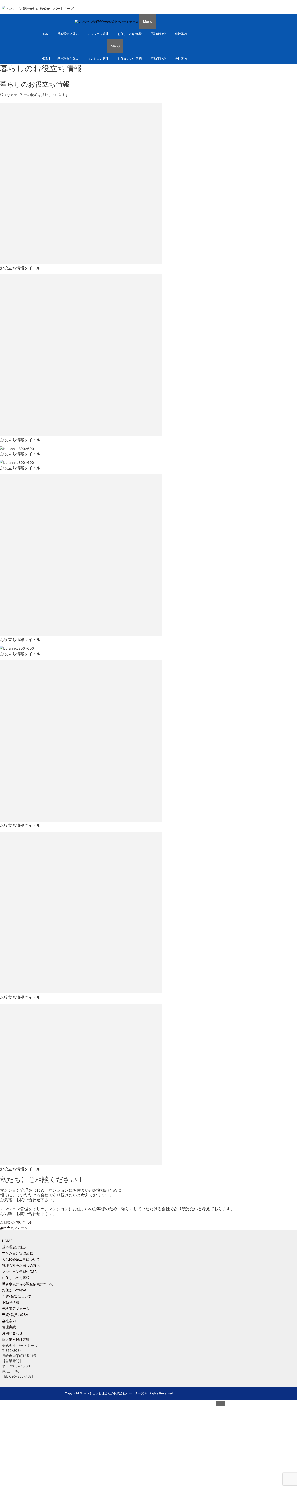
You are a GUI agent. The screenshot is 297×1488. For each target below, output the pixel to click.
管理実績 (9, 1327)
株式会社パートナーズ (193, 1441)
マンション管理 (98, 34)
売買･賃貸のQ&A (15, 1315)
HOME (46, 34)
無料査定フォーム (15, 1309)
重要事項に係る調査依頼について (28, 1284)
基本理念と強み (68, 34)
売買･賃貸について (16, 1296)
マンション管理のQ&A (19, 1272)
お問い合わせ (12, 1333)
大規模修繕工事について (21, 1259)
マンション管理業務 (17, 1253)
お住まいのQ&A (14, 1290)
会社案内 (181, 34)
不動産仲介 (158, 34)
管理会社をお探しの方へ (21, 1265)
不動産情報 (10, 1302)
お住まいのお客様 (130, 34)
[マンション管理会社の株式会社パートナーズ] (106, 22)
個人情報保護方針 (15, 1339)
